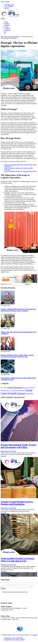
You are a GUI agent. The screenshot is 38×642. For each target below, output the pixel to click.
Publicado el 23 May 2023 (8, 565)
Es (5, 33)
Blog (6, 36)
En (5, 32)
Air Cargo (3, 387)
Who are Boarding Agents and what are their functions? (20, 171)
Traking (6, 8)
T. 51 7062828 (8, 6)
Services (6, 25)
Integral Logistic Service (18, 390)
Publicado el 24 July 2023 (8, 451)
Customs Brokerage (14, 36)
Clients (6, 27)
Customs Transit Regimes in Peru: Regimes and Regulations (17, 502)
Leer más (3, 456)
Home (6, 22)
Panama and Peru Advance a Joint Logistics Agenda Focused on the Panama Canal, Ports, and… (17, 355)
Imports (10, 390)
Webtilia (34, 635)
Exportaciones (4, 390)
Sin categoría (29, 393)
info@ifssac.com (9, 4)
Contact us (7, 30)
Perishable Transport (16, 393)
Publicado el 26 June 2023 (8, 508)
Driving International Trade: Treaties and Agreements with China (18, 446)
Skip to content (5, 1)
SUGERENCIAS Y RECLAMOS (14, 639)
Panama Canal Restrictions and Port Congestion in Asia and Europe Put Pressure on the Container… (18, 310)
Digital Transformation (29, 387)
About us (7, 23)
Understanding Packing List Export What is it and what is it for (17, 559)
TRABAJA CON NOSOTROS (13, 638)
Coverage (7, 28)
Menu (2, 18)
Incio (2, 36)
